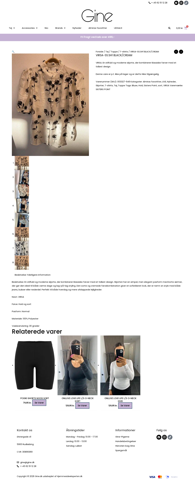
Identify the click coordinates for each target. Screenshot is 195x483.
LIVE (164, 81)
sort (160, 85)
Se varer (39, 402)
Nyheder (77, 27)
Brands (59, 27)
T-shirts (124, 51)
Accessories (28, 27)
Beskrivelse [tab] (20, 274)
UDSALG (118, 27)
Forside (99, 51)
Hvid (140, 85)
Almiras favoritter (98, 27)
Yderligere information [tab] (39, 274)
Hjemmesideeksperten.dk (69, 476)
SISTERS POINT (103, 89)
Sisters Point (150, 85)
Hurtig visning (35, 392)
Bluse (134, 85)
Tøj (10, 27)
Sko (46, 27)
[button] (13, 51)
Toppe (114, 51)
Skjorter (100, 85)
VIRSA (166, 85)
